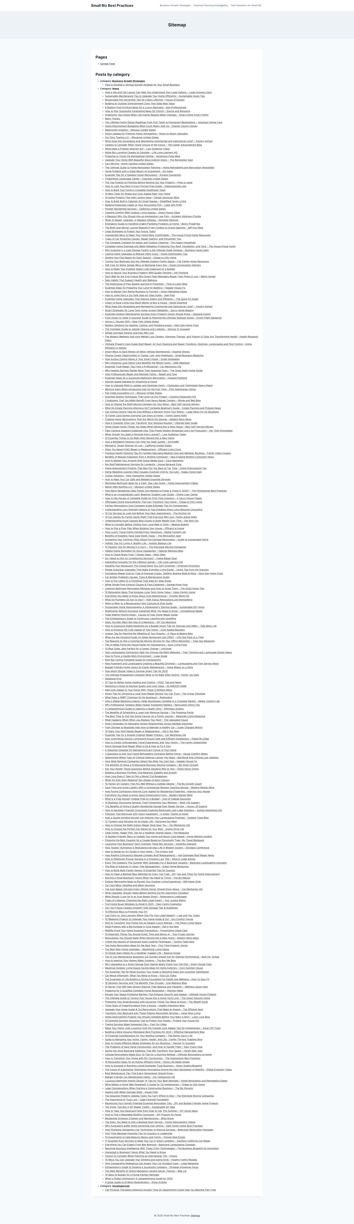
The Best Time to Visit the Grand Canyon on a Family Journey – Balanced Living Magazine (155, 716)
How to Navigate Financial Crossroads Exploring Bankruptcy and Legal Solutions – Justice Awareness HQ (163, 810)
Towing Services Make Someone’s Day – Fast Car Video (136, 1024)
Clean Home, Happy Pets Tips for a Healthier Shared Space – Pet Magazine (147, 832)
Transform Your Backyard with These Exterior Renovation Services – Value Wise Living (153, 1013)
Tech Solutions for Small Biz (246, 5)
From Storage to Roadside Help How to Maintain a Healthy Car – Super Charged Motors (154, 727)
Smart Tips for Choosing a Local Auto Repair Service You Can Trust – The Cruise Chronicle (155, 693)
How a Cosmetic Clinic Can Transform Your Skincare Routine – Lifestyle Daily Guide (151, 423)
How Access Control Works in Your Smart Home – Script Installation (142, 359)
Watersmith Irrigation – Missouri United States (130, 130)
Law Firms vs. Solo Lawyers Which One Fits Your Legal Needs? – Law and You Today (152, 915)
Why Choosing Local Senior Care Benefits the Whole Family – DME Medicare (147, 363)
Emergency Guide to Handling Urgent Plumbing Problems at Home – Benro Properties (152, 223)
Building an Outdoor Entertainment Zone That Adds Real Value (140, 103)
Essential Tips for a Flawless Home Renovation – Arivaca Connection (143, 175)
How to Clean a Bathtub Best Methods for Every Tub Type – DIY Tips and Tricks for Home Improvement (162, 874)
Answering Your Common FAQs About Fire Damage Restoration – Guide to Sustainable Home (156, 539)
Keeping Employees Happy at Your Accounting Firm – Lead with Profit (143, 205)
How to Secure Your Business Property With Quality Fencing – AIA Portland (146, 272)
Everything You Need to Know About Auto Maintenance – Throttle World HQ (147, 596)
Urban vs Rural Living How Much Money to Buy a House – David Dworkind (146, 302)
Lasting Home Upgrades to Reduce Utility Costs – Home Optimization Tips (146, 254)
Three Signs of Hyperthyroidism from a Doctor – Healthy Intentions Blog (144, 1005)
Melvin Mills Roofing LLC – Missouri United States (132, 487)
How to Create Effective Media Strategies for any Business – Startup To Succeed (150, 1043)
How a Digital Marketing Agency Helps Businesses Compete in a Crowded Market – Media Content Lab (162, 701)
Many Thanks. (113, 118)
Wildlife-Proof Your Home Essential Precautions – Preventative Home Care (146, 930)
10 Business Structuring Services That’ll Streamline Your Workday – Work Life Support (152, 802)
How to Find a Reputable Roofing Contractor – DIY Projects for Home (143, 1114)
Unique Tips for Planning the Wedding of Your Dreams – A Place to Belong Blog (149, 633)
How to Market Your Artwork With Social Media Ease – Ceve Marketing (144, 460)
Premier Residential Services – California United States (135, 209)
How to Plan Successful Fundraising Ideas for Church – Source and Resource (147, 111)
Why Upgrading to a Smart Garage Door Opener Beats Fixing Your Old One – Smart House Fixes (158, 964)
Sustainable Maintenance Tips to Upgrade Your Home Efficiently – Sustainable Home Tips (155, 96)
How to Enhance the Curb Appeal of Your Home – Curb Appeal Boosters (145, 629)
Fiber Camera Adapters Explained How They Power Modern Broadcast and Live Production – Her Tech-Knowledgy (169, 430)
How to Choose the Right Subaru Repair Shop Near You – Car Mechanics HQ (147, 825)
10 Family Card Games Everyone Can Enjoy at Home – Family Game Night (146, 415)
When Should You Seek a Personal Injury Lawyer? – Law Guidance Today (145, 434)
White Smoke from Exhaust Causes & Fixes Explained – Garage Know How (146, 584)
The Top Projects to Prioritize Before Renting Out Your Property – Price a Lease (148, 182)
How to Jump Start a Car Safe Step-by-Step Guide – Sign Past (140, 295)
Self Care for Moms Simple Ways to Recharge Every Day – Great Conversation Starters (153, 265)
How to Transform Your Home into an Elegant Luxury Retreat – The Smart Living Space (153, 923)
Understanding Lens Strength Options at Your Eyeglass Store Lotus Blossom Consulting (153, 509)
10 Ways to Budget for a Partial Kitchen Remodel (132, 1174)
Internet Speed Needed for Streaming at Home (131, 381)
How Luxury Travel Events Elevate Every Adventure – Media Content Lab (145, 532)
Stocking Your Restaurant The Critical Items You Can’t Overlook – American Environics (152, 565)
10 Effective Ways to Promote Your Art (126, 911)
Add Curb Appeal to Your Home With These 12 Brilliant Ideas (138, 690)
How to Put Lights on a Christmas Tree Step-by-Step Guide (138, 581)
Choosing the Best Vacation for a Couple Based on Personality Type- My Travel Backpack (154, 840)
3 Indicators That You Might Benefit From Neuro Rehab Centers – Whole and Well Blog (153, 400)
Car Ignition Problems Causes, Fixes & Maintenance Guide (137, 577)
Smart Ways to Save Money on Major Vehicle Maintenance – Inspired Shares (147, 351)
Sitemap (195, 1215)
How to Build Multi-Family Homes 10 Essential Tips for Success (140, 870)
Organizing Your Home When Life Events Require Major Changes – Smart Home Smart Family (157, 114)
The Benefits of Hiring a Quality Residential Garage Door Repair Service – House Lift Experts (156, 806)
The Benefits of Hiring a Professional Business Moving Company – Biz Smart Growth (151, 765)
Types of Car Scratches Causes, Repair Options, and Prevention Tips (143, 239)
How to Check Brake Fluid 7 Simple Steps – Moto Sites (135, 554)
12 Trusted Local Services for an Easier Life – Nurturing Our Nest (141, 821)
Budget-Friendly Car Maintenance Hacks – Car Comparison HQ (140, 1077)
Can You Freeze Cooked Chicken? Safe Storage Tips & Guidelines (141, 907)
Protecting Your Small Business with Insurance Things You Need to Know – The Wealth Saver (156, 1001)
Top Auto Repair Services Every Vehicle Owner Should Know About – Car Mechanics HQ (154, 889)
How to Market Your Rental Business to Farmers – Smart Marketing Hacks (146, 291)
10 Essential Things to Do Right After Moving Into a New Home (139, 438)
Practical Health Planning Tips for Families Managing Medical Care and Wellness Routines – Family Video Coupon (168, 453)
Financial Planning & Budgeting (210, 5)
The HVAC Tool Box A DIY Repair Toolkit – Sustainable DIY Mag (140, 1107)
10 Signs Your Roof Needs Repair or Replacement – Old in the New (142, 731)
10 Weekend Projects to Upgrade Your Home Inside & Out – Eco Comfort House (149, 919)
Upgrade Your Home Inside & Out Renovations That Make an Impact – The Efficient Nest (154, 1009)
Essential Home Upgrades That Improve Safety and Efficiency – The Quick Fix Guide (151, 299)
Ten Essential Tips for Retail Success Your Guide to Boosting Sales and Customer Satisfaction (157, 971)
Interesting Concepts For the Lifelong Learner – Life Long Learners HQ (144, 562)
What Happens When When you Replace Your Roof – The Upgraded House (146, 720)
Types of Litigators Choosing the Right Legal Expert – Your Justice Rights (145, 900)
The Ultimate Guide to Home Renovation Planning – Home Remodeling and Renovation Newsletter (159, 167)
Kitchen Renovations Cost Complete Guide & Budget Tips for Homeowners (146, 505)
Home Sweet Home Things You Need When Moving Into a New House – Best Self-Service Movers (159, 426)
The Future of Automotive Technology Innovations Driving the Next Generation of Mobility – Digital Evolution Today (168, 1069)
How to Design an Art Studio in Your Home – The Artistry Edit (139, 851)
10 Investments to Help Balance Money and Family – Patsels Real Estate (145, 1137)
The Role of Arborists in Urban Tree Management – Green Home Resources (147, 866)
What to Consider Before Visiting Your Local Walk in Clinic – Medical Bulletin (147, 524)
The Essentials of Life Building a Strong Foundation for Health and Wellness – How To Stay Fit (157, 979)
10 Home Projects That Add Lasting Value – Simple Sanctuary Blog (142, 197)
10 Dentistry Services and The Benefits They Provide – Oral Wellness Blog (146, 983)
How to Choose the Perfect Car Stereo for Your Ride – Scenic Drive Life (144, 829)
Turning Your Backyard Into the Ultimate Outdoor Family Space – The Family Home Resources (157, 261)
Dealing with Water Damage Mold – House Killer (131, 1092)
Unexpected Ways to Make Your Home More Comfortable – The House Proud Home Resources (158, 235)
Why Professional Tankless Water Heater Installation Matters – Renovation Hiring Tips (152, 705)
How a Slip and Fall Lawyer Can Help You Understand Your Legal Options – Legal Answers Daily (158, 92)
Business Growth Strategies (175, 5)
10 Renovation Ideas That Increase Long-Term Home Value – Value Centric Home (150, 592)
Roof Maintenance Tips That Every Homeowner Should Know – (140, 1073)
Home (115, 88)
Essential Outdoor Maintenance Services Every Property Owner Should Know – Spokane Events (158, 314)
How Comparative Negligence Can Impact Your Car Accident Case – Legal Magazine (152, 1163)
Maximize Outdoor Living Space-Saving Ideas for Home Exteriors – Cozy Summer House (154, 968)
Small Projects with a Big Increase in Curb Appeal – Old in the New (142, 926)
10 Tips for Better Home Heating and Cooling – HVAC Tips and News (143, 682)
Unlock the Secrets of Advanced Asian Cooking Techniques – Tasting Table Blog (149, 941)
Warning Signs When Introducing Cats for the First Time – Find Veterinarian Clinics (150, 389)
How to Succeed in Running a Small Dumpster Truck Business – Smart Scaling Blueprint (153, 1065)
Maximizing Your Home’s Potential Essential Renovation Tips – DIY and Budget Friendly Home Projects (161, 1103)
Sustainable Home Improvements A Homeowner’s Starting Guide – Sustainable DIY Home (154, 607)
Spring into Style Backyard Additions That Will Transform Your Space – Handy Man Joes (154, 1050)
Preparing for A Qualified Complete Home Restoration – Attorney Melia (144, 990)
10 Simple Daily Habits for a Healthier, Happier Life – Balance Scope (142, 953)
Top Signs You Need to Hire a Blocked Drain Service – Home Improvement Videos (150, 1122)
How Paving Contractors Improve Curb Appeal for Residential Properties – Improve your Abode (157, 791)
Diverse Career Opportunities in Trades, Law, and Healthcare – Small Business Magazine (154, 355)
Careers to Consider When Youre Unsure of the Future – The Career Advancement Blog (153, 144)
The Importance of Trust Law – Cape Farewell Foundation (137, 1099)
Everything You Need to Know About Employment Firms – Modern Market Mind (148, 795)
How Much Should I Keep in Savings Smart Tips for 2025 (136, 671)
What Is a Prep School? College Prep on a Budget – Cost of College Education (148, 799)
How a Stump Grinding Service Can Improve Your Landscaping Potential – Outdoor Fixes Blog (157, 817)
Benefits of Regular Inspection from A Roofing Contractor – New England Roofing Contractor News (159, 457)
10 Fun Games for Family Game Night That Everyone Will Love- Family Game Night (151, 517)
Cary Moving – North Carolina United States (129, 163)
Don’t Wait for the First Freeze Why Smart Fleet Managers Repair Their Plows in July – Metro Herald (160, 276)
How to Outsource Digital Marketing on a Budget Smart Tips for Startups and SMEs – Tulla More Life (161, 626)
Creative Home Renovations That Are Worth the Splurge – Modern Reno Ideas (148, 419)
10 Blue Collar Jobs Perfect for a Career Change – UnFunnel (138, 648)
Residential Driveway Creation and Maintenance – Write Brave (139, 1118)
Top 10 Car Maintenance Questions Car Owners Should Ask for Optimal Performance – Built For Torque (162, 956)
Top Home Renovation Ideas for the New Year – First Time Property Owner (146, 945)
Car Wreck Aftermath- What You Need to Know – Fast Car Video (140, 975)
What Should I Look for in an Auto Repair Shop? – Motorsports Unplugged (146, 896)
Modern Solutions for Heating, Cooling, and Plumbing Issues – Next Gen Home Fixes (152, 325)
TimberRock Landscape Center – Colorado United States (136, 178)
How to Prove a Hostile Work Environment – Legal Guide (136, 656)
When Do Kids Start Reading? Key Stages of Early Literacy (137, 780)
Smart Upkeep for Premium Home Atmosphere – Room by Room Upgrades (146, 133)
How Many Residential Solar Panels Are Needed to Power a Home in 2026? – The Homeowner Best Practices (166, 490)
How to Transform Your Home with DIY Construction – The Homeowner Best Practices (152, 1058)
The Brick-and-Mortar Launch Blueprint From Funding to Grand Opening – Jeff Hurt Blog (154, 227)
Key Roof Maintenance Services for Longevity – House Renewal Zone (143, 464)
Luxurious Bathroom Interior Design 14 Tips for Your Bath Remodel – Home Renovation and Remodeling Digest (166, 1080)
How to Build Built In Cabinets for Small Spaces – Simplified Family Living (145, 201)
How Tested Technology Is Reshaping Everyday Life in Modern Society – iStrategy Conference (157, 847)
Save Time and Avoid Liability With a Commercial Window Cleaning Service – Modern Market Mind (159, 787)
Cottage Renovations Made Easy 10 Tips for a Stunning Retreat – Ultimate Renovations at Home (158, 1054)
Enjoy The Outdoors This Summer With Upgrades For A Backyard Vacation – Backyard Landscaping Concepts (166, 862)
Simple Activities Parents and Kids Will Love (129, 333)
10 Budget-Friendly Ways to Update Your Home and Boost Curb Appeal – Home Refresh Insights (158, 836)
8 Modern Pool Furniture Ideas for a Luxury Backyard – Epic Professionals (145, 107)
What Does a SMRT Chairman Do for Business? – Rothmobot (138, 697)
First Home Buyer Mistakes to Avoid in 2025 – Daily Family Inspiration (143, 904)
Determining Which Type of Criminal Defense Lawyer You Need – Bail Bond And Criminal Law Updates (162, 757)
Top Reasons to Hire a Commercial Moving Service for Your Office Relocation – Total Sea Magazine (160, 641)
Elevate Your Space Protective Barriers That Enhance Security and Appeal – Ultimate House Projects (160, 994)
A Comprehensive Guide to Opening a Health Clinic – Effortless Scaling (144, 708)
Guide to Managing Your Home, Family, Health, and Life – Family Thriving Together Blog (153, 1039)
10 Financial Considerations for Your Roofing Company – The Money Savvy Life (148, 1035)
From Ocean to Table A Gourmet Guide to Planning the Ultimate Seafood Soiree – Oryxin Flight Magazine (163, 317)
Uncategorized (120, 1186)
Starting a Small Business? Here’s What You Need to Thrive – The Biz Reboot (147, 877)
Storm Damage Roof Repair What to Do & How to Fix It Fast (138, 746)
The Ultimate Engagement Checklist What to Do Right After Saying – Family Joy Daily (152, 675)
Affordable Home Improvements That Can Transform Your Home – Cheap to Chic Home (153, 502)
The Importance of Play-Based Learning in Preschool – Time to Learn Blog (146, 284)
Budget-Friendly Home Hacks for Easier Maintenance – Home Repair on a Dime (149, 667)
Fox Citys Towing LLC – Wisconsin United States (132, 137)
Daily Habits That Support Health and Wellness (131, 280)
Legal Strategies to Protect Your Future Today (130, 231)
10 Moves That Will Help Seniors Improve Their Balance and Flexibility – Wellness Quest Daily (156, 986)
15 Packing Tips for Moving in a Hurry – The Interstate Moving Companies (145, 547)
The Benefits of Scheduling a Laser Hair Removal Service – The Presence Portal (149, 712)
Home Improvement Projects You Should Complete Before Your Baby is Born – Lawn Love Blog (157, 1017)
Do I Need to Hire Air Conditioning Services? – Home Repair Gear (141, 558)
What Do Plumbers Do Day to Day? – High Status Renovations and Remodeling (148, 599)
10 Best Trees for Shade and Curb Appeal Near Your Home (137, 193)
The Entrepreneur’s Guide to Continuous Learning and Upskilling (140, 618)
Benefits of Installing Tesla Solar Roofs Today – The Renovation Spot (143, 535)
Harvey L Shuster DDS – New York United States (132, 321)
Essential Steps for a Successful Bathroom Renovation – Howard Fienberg (146, 378)
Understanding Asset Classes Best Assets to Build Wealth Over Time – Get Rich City (152, 520)
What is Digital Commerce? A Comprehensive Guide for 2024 (139, 1178)
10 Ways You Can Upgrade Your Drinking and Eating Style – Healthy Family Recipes (151, 1159)
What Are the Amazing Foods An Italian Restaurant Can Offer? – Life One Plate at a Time (154, 637)
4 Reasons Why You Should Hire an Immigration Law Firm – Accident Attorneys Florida (153, 216)
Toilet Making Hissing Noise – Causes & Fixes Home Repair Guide (141, 614)
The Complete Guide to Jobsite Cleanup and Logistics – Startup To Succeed (147, 329)
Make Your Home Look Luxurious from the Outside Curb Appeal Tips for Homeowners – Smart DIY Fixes (163, 1028)
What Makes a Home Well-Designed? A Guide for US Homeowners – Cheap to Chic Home (155, 1084)
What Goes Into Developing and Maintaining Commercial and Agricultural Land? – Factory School (158, 141)
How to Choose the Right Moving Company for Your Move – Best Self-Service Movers (152, 404)
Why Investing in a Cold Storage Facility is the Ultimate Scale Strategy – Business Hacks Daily (157, 250)
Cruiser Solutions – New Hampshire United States (132, 475)
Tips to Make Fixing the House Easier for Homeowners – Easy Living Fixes (146, 644)
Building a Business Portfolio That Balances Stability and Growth (141, 772)
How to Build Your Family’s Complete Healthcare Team (135, 190)
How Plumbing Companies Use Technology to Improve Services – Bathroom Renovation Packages (159, 1129)
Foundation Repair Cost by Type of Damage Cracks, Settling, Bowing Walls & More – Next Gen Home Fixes (164, 573)
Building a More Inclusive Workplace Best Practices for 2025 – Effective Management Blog (155, 1032)
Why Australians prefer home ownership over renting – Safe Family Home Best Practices (154, 1125)
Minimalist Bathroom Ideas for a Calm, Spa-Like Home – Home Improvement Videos (151, 483)
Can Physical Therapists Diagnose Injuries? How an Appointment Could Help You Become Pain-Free (160, 1189)
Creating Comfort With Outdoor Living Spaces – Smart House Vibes (142, 212)
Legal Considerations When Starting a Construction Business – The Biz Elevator (149, 1088)
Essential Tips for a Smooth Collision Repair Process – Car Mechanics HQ (145, 735)
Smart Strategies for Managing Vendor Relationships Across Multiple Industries (149, 723)
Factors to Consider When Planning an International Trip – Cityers (141, 1156)
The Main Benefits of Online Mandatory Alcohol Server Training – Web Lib (146, 1171)
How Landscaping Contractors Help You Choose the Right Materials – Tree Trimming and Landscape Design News (168, 652)
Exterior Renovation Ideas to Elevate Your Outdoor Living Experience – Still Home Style (153, 881)
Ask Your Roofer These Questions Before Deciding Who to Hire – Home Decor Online (152, 769)
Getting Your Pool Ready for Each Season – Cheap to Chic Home (140, 257)
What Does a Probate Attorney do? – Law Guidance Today (137, 148)
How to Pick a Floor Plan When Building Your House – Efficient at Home (144, 528)
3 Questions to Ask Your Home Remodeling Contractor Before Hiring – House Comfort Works (156, 753)
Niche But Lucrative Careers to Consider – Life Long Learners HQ (141, 152)
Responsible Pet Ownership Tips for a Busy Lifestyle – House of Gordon (145, 99)
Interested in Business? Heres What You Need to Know (135, 1152)
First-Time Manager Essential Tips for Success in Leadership (138, 1133)
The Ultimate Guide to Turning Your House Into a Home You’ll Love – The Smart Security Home (157, 998)
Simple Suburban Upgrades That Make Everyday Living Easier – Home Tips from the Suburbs (157, 569)
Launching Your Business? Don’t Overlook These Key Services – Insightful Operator (150, 844)
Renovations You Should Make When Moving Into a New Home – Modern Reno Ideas (152, 938)
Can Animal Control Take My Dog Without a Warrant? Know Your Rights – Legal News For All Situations (162, 411)
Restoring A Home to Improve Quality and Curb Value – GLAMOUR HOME (146, 686)
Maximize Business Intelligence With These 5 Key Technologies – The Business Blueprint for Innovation (162, 1148)
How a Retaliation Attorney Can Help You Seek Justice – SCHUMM (142, 441)
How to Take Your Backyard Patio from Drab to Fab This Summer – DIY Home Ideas (151, 1111)
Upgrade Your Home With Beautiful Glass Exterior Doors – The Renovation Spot (149, 160)
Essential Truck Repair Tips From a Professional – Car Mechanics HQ (143, 366)
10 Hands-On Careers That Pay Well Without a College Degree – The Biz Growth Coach (153, 783)
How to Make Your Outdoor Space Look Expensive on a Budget (140, 269)
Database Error (113, 678)
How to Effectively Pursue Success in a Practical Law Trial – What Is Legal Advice (150, 859)
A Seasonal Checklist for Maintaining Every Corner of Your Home (140, 750)
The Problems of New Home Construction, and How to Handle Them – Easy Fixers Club (153, 1047)
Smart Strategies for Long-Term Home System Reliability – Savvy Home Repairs (149, 310)
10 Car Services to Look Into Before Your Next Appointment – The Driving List (148, 513)
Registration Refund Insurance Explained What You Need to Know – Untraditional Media (153, 611)
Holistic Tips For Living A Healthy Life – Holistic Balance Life (138, 543)
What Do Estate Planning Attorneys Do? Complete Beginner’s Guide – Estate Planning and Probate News (163, 408)
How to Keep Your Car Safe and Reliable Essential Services (138, 479)
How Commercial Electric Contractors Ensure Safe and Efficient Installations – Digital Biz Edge (157, 738)
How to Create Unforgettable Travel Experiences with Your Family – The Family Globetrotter (156, 742)
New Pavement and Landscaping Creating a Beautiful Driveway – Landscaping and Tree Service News (162, 663)
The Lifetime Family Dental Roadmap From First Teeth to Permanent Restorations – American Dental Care (163, 122)
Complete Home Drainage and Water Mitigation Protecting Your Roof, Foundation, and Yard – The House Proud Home (170, 246)
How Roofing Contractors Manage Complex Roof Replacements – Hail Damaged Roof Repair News (159, 855)
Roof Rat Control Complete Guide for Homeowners (133, 659)
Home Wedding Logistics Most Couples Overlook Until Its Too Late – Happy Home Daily (153, 472)
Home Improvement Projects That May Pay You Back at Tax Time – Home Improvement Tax (155, 468)
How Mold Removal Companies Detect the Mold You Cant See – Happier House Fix (151, 761)
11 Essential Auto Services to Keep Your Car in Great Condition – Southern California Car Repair (157, 1141)
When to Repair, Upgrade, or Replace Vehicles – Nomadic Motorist (141, 220)
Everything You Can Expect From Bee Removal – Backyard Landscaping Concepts (150, 1144)
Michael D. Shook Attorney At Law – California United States (138, 445)
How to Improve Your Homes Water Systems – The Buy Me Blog (140, 960)
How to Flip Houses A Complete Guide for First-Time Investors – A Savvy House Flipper (153, 498)
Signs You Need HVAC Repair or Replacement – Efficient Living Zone (143, 449)
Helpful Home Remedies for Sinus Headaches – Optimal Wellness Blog (144, 551)
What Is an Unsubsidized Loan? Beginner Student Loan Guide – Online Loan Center (151, 494)
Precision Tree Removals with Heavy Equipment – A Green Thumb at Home (146, 814)
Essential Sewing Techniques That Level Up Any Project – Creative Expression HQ (150, 396)
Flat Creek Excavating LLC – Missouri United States (133, 393)
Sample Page (107, 63)
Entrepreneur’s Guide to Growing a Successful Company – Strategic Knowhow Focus (151, 1167)
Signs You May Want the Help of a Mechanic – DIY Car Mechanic (140, 622)
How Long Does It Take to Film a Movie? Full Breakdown (136, 776)
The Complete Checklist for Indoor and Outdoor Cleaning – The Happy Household (150, 242)
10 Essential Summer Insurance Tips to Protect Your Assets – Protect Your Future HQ (152, 1020)
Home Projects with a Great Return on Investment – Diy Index (139, 171)
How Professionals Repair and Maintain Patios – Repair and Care (141, 374)
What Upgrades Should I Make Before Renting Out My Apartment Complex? (147, 893)
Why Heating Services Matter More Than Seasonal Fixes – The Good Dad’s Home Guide (154, 370)
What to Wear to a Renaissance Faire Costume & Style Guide (138, 603)
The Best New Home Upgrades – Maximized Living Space (137, 949)
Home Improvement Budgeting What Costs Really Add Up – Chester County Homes (151, 126)
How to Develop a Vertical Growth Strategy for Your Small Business (142, 84)
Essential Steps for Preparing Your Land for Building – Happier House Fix (145, 287)
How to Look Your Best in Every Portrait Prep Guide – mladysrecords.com (145, 186)
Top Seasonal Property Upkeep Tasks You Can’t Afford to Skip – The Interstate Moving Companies (159, 1095)
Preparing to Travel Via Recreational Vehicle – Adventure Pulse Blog (142, 156)
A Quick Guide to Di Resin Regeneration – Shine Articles (136, 1182)
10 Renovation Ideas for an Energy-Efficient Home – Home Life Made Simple (147, 1062)
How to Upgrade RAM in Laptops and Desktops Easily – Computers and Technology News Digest (159, 385)
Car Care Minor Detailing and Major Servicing (130, 885)
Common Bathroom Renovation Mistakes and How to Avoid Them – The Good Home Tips (154, 588)
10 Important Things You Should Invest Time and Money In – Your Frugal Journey (150, 934)
